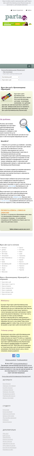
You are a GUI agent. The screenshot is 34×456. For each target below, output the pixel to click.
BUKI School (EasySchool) (7, 436)
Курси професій (7, 411)
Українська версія (10, 360)
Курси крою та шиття (8, 284)
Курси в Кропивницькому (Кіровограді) (13, 70)
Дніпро (4, 249)
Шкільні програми (8, 398)
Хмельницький (23, 263)
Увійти (29, 10)
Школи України (7, 422)
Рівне (20, 251)
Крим (3, 261)
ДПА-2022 (5, 433)
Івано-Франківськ (7, 257)
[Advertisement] (17, 44)
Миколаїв (4, 272)
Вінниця (4, 247)
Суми (20, 253)
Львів (3, 270)
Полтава (21, 249)
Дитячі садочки (7, 441)
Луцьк (3, 268)
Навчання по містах (9, 443)
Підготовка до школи (9, 445)
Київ (3, 259)
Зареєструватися (17, 10)
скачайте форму (5, 200)
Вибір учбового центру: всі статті (20, 229)
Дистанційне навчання (9, 418)
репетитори (12, 186)
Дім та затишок (7, 72)
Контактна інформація (9, 447)
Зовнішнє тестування (9, 385)
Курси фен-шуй (6, 282)
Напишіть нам (12, 340)
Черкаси (21, 266)
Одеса (21, 247)
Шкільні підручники (8, 416)
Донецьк (4, 251)
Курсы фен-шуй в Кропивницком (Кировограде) (16, 376)
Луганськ (4, 266)
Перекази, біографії (8, 392)
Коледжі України (8, 388)
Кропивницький (6, 263)
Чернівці (21, 268)
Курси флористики (7, 292)
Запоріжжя (5, 255)
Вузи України (7, 383)
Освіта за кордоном (9, 414)
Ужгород (21, 257)
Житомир (4, 253)
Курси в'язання (6, 286)
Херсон (21, 261)
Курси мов (6, 409)
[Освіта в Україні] (16, 17)
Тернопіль (22, 255)
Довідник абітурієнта (9, 396)
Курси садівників (7, 290)
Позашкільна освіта (9, 394)
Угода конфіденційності (20, 363)
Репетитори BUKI (8, 439)
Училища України (8, 390)
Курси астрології (7, 294)
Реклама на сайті (8, 449)
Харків (21, 259)
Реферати (6, 420)
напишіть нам (17, 197)
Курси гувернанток (7, 288)
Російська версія (22, 360)
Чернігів (21, 270)
